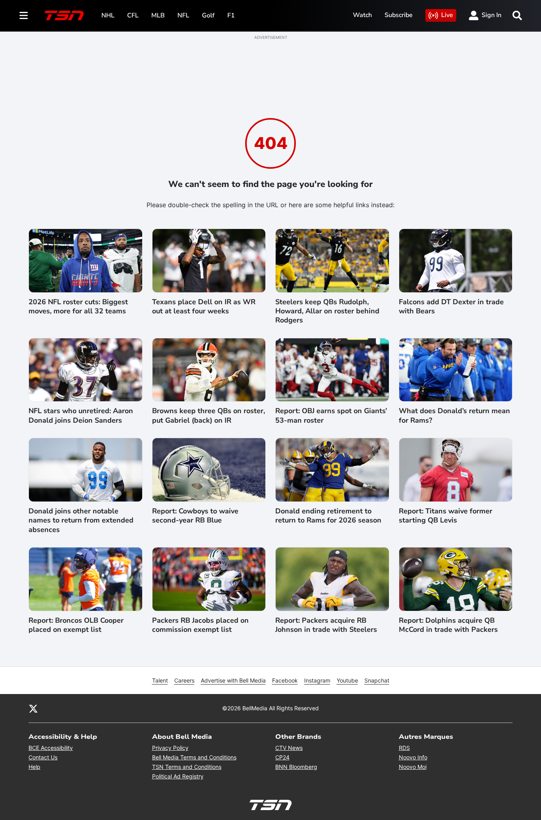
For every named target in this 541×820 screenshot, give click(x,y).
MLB (158, 15)
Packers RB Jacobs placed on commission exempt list (200, 625)
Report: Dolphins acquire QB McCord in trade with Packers (448, 625)
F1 (231, 15)
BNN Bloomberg (296, 766)
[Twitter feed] (33, 708)
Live (447, 15)
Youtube (347, 680)
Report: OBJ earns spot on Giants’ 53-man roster (331, 415)
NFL (183, 15)
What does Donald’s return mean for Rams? (454, 415)
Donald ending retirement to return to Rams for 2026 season (328, 516)
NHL (107, 15)
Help (34, 766)
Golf (208, 15)
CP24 (282, 757)
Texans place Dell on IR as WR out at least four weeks (203, 306)
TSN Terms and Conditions (186, 766)
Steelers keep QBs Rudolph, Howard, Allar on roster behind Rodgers (327, 311)
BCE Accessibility (51, 747)
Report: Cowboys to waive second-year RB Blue (195, 516)
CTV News (289, 747)
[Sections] (24, 15)
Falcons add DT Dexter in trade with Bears (451, 306)
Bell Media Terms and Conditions (194, 757)
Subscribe (399, 15)
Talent (160, 680)
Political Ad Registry (178, 776)
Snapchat (376, 680)
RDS (404, 747)
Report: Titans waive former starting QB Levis (445, 516)
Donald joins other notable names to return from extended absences (81, 520)
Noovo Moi (413, 766)
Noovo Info (413, 757)
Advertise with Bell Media (233, 680)
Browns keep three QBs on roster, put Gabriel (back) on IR (208, 415)
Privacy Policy (170, 747)
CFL (133, 15)
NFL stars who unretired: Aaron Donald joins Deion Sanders (81, 415)
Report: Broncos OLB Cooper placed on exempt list (76, 625)
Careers (184, 680)
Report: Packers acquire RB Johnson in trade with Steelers (326, 625)
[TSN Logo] (64, 15)
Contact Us (43, 757)
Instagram (317, 680)
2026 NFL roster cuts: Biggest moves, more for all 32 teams (78, 306)
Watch (362, 15)
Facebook (285, 680)
